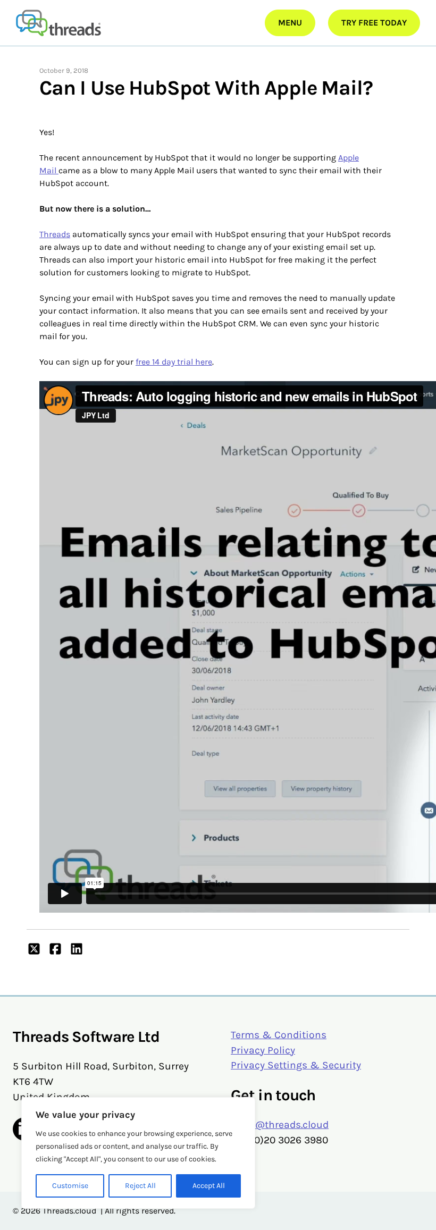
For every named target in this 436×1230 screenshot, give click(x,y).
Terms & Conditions (278, 1035)
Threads (54, 234)
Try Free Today (374, 23)
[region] (138, 1153)
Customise (70, 1185)
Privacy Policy (263, 1050)
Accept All (208, 1185)
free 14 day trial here (174, 362)
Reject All (140, 1185)
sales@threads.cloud (280, 1124)
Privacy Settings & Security (296, 1065)
